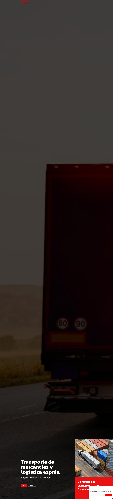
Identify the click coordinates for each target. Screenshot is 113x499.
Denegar (100, 494)
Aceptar (108, 494)
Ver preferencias (93, 494)
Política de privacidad (101, 496)
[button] (111, 487)
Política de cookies (96, 496)
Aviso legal (106, 496)
